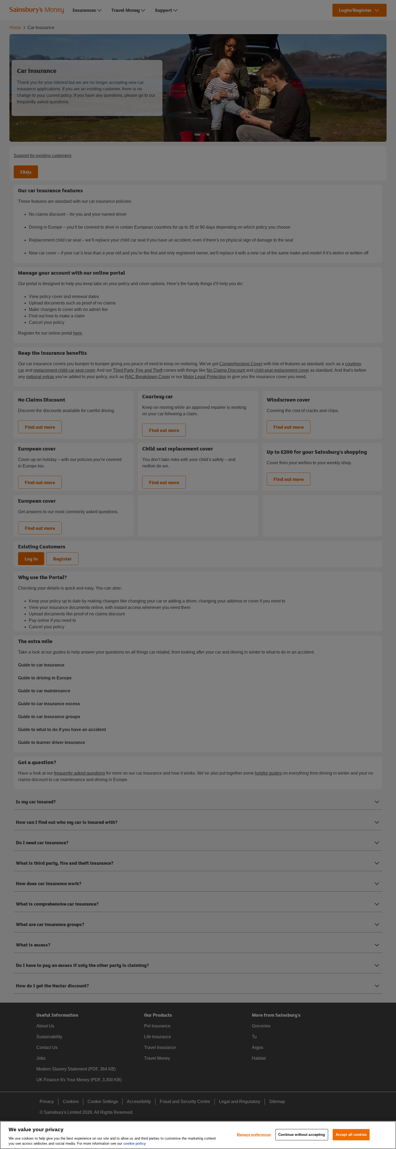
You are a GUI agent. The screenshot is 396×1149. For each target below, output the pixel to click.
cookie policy (134, 1143)
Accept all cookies (351, 1135)
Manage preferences (254, 1135)
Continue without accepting (301, 1135)
